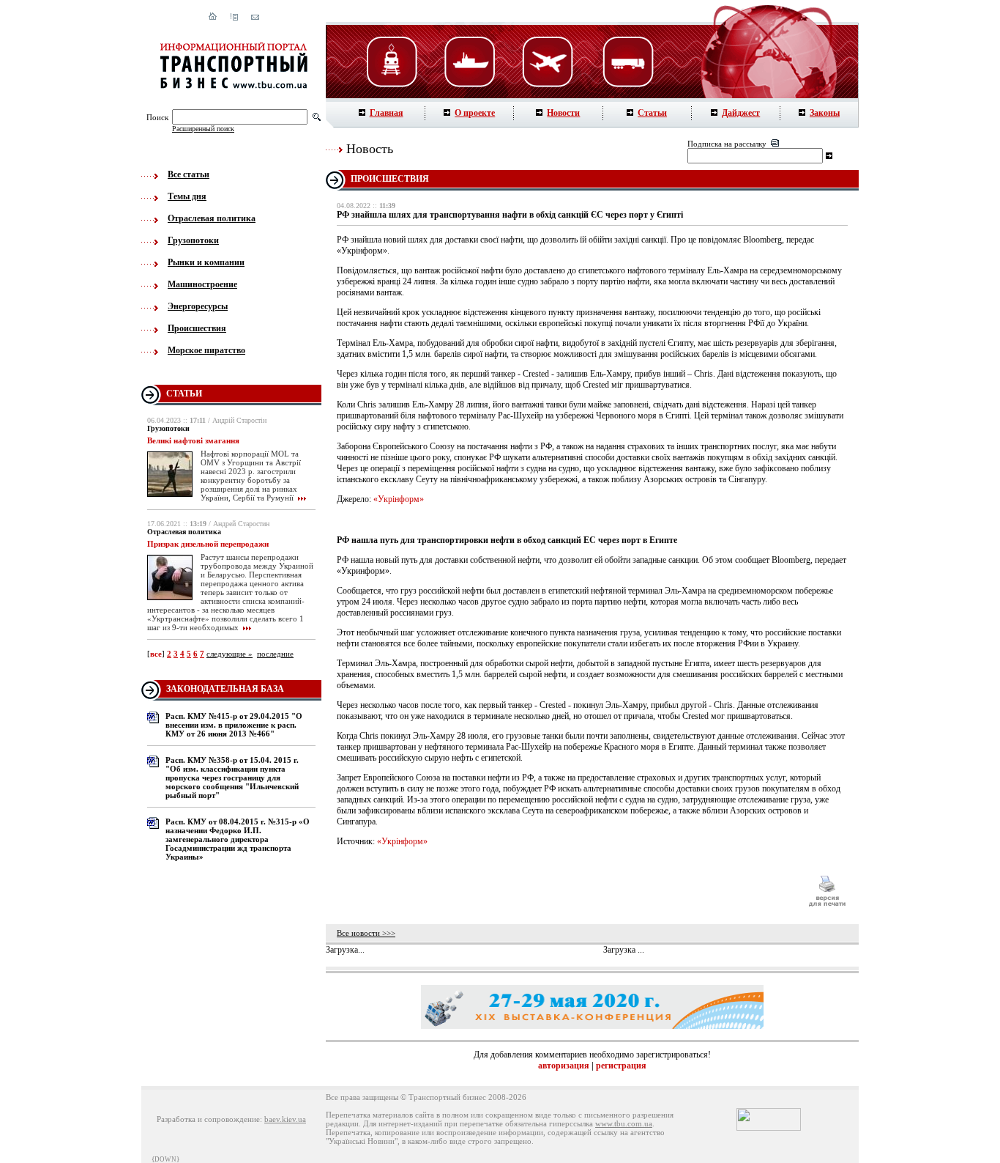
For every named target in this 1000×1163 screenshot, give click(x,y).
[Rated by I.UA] (768, 1127)
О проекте (475, 113)
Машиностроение (202, 284)
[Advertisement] (565, 891)
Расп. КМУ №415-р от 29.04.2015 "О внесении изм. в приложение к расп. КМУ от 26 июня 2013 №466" (233, 725)
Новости (563, 113)
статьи (184, 393)
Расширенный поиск (203, 129)
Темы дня (187, 196)
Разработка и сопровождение (208, 1119)
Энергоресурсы (198, 306)
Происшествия (197, 328)
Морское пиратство (206, 350)
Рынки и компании (206, 262)
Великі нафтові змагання (193, 440)
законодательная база (225, 689)
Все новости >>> (366, 932)
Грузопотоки (193, 240)
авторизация (563, 1065)
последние (275, 653)
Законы (825, 113)
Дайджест (741, 113)
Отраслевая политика (211, 218)
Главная (386, 113)
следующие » (229, 653)
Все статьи (188, 174)
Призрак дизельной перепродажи (208, 543)
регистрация (621, 1065)
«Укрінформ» (398, 499)
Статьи (652, 113)
